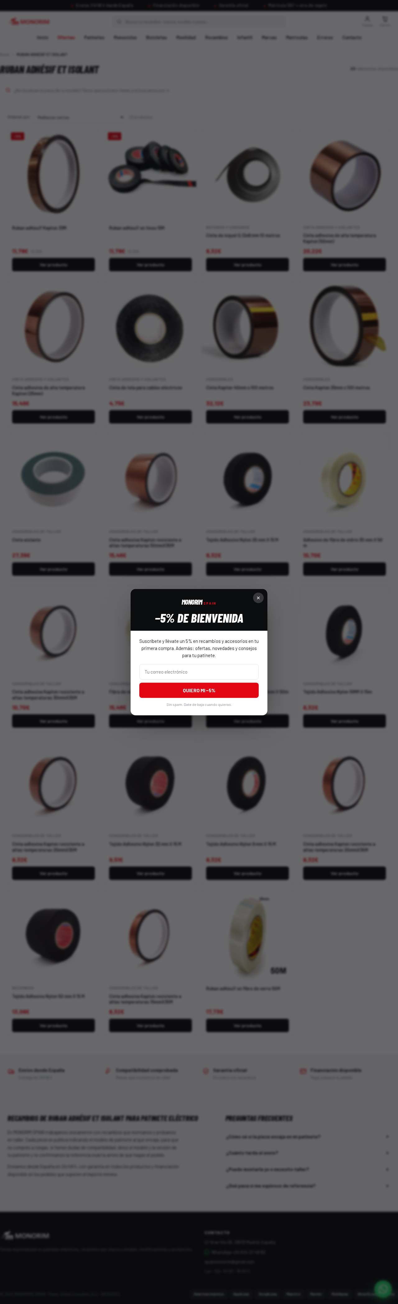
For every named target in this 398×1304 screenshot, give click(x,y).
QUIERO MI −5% (199, 690)
